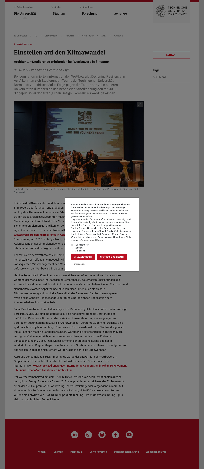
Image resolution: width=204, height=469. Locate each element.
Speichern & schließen (112, 257)
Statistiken (80, 251)
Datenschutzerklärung (92, 240)
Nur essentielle (82, 245)
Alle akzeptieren (83, 257)
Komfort (79, 248)
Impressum (79, 264)
